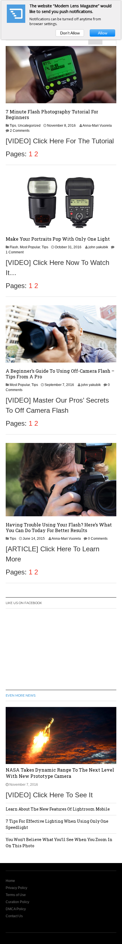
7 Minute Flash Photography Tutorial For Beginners (52, 114)
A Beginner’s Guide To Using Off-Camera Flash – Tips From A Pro (60, 373)
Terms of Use (16, 895)
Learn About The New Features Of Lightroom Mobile (58, 809)
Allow (102, 33)
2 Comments (20, 131)
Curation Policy (17, 902)
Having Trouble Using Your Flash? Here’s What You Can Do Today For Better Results (59, 527)
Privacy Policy (16, 888)
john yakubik (98, 247)
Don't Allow (70, 33)
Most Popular (30, 247)
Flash (14, 247)
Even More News (20, 695)
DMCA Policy (16, 909)
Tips (13, 126)
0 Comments (98, 539)
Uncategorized (29, 126)
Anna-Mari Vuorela (97, 126)
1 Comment (15, 252)
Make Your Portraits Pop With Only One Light (58, 239)
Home (10, 881)
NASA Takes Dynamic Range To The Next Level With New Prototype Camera (60, 773)
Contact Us (14, 916)
